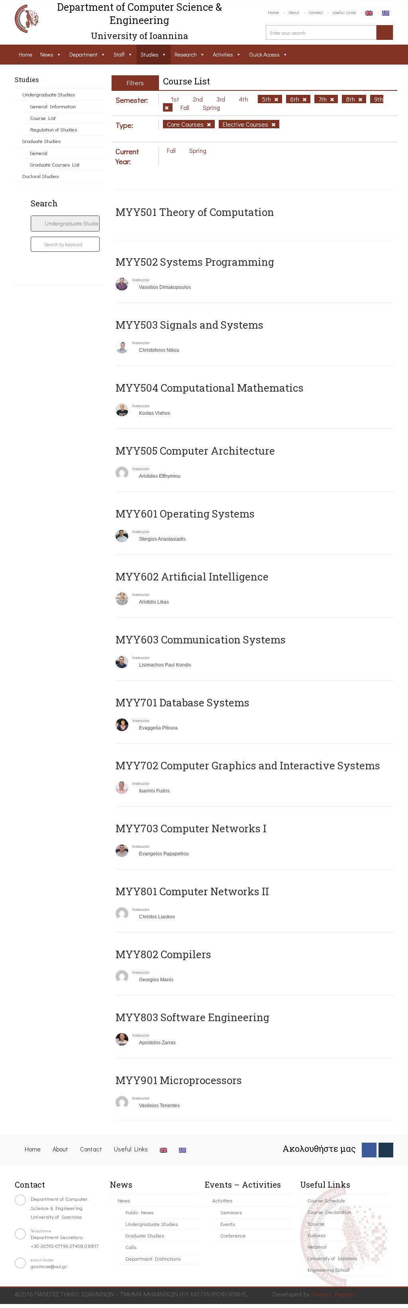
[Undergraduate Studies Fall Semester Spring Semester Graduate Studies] (65, 223)
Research (186, 54)
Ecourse (316, 1223)
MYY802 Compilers (163, 954)
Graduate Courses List (55, 164)
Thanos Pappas (333, 1294)
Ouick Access (264, 54)
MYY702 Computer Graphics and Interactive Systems (248, 765)
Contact (316, 12)
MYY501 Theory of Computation (195, 212)
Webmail (317, 1246)
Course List (43, 117)
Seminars (231, 1212)
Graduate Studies (41, 140)
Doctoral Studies (40, 176)
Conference (233, 1235)
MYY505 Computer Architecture (195, 450)
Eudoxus (317, 1235)
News (46, 54)
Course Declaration (329, 1211)
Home (273, 12)
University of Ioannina (332, 1258)
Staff (119, 54)
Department (83, 54)
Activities (223, 54)
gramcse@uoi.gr (49, 1266)
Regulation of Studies (53, 129)
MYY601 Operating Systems (185, 513)
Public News (139, 1212)
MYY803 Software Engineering (192, 1017)
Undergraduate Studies (48, 94)
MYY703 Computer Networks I (191, 828)
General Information (53, 106)
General (38, 152)
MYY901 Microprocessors (179, 1080)
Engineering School (328, 1269)
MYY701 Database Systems (182, 702)
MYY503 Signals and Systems (189, 324)
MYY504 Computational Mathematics (210, 387)
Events (227, 1223)
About (293, 12)
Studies (150, 54)
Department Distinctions (153, 1258)
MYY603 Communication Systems (201, 639)
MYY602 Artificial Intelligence (192, 576)
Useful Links (344, 12)
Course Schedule (326, 1200)
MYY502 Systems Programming (195, 262)
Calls (131, 1246)
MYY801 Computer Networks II (192, 891)
